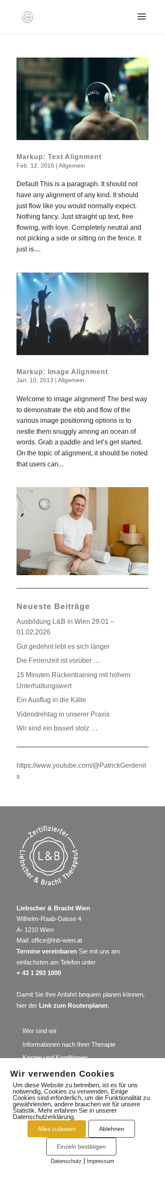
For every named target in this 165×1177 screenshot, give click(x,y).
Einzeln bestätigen (81, 1146)
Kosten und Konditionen (55, 1057)
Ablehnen (111, 1128)
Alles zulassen (57, 1128)
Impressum (100, 1161)
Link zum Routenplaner (73, 1005)
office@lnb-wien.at (56, 940)
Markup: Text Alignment (59, 156)
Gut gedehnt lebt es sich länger (63, 646)
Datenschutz (66, 1161)
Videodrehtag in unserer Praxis (63, 714)
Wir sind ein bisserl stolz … (57, 728)
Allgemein (72, 165)
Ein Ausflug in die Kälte (51, 699)
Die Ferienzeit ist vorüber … (58, 660)
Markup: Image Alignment (62, 371)
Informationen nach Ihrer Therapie (69, 1044)
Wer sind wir (39, 1030)
